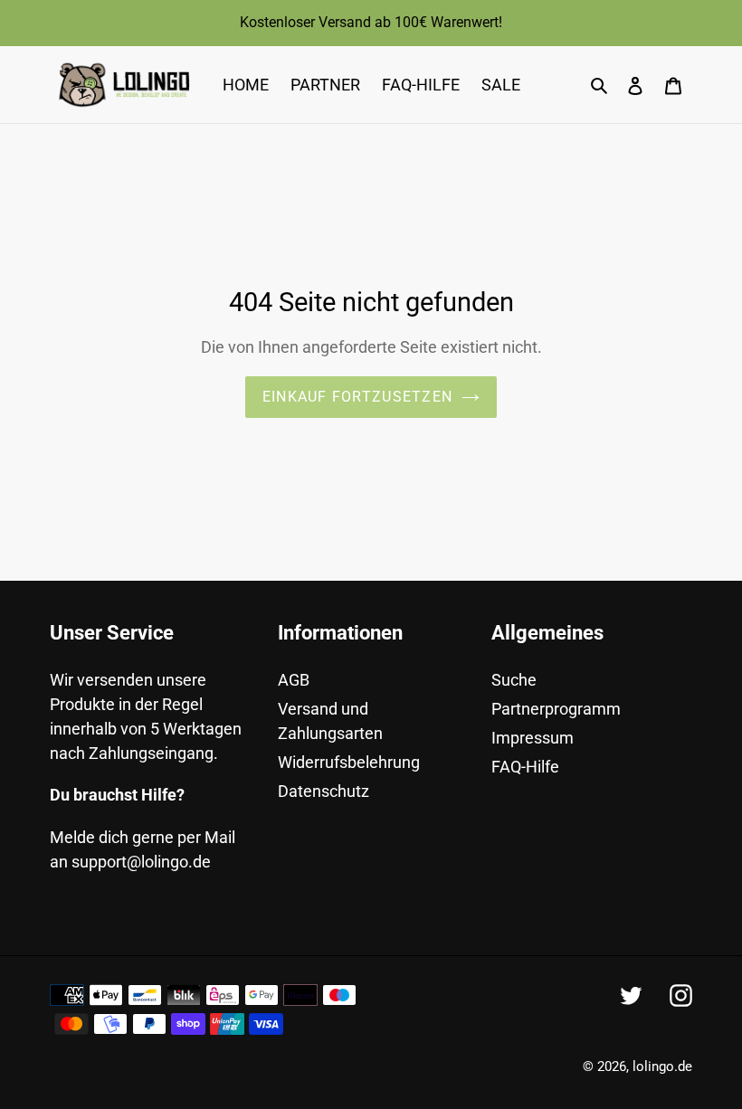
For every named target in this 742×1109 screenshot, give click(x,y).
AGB (293, 679)
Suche (514, 679)
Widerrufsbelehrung (349, 762)
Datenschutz (323, 791)
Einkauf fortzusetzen (357, 396)
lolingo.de (662, 1066)
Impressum (532, 737)
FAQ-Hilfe (525, 766)
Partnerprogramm (556, 708)
